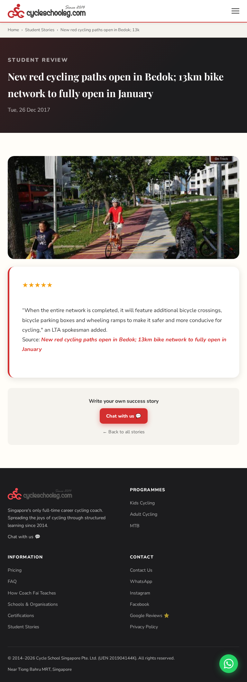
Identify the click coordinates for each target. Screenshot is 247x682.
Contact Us (141, 570)
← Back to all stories (124, 432)
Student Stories (39, 30)
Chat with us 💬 (123, 416)
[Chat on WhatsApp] (228, 663)
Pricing (15, 570)
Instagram (140, 593)
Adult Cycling (143, 514)
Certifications (21, 616)
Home (13, 30)
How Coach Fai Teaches (32, 593)
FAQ (12, 581)
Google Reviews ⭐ (149, 616)
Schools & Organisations (33, 604)
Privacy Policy (144, 627)
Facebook (139, 604)
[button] (235, 11)
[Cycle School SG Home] (47, 11)
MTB (135, 526)
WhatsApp (141, 581)
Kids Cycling (142, 503)
